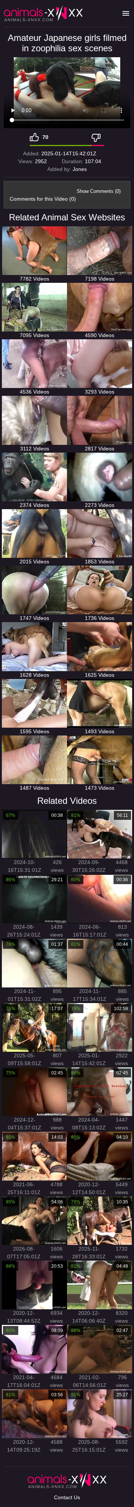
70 (45, 137)
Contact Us (67, 1497)
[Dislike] (98, 137)
